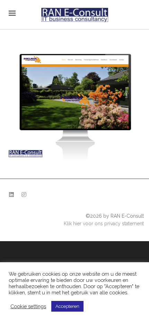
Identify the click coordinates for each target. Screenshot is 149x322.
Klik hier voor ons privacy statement (104, 223)
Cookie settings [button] (28, 306)
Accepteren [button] (67, 306)
